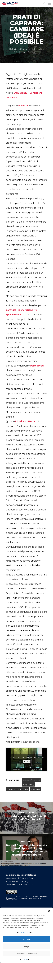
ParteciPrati (37, 365)
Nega (26, 946)
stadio (25, 789)
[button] (49, 910)
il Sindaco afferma (25, 421)
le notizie (23, 105)
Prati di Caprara (14, 789)
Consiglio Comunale (31, 780)
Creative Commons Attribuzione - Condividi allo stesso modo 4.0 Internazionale (26, 898)
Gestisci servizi (26, 932)
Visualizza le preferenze (26, 953)
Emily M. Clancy (19, 49)
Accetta (26, 939)
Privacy (26, 959)
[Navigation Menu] (49, 3)
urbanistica (35, 789)
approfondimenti (30, 52)
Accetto (26, 761)
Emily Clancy (28, 784)
